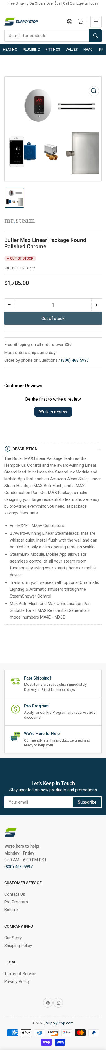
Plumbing (31, 50)
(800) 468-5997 (18, 866)
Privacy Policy (17, 981)
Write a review (53, 411)
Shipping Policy (18, 945)
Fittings (53, 50)
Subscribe (87, 802)
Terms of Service (20, 973)
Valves (72, 50)
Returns (11, 909)
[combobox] (53, 36)
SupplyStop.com (59, 1023)
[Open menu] (96, 21)
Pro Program (16, 902)
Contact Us (14, 894)
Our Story (13, 937)
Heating (10, 50)
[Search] (95, 36)
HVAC (88, 50)
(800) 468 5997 (75, 360)
